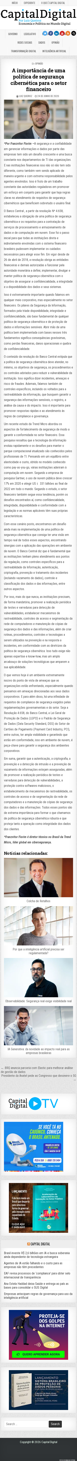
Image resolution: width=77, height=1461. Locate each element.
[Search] (73, 33)
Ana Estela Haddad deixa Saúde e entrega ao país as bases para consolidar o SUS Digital (36, 1285)
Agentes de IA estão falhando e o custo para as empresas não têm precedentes (33, 1265)
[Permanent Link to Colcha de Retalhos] (38, 877)
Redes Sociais (25, 42)
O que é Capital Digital (53, 3)
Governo (13, 34)
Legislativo (30, 34)
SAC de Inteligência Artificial (67, 1460)
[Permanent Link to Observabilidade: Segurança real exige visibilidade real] (38, 977)
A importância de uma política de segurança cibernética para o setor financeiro (38, 79)
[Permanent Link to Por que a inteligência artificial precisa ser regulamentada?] (38, 925)
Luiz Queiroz (25, 96)
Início (15, 3)
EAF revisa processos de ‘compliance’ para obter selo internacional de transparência (37, 1275)
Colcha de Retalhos (38, 901)
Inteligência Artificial (54, 51)
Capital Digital (40, 1244)
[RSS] (68, 33)
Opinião (55, 42)
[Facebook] (50, 33)
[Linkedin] (56, 33)
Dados (41, 42)
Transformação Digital (23, 51)
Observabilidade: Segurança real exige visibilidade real (38, 1001)
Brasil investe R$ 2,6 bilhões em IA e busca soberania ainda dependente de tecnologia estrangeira (37, 1255)
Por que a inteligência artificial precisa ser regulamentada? (38, 951)
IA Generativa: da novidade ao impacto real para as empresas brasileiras (39, 1051)
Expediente (29, 3)
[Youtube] (62, 33)
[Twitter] (45, 33)
